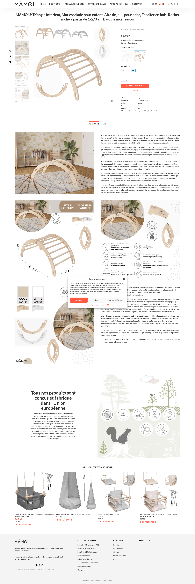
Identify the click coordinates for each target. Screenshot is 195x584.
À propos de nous (119, 4)
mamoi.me (96, 580)
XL (138, 106)
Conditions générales (46, 569)
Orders (116, 552)
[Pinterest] (11, 62)
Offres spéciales (97, 4)
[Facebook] (11, 51)
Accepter (78, 300)
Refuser (97, 300)
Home (42, 4)
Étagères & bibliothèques (87, 552)
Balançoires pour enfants (86, 548)
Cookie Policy (89, 305)
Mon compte (118, 548)
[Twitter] (11, 56)
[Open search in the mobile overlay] (177, 4)
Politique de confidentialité (102, 305)
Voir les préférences (116, 300)
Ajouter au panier (136, 86)
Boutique (54, 4)
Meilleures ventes (75, 4)
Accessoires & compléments (88, 563)
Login (167, 4)
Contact (137, 4)
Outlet (79, 570)
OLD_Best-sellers (153, 111)
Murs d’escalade (83, 555)
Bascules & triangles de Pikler (134, 29)
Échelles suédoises (84, 559)
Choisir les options (23, 524)
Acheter (134, 91)
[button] (124, 279)
